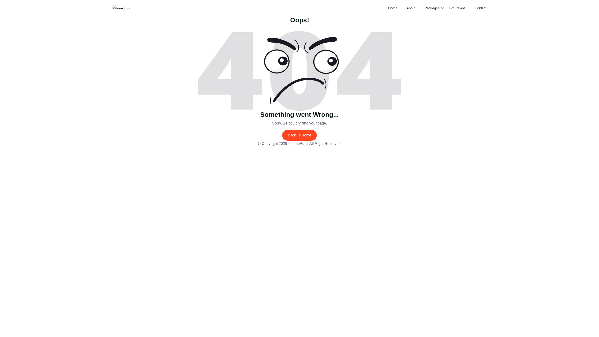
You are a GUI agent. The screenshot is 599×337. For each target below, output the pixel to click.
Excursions (457, 8)
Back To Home (299, 135)
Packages (432, 8)
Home (392, 8)
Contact (480, 8)
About (410, 8)
